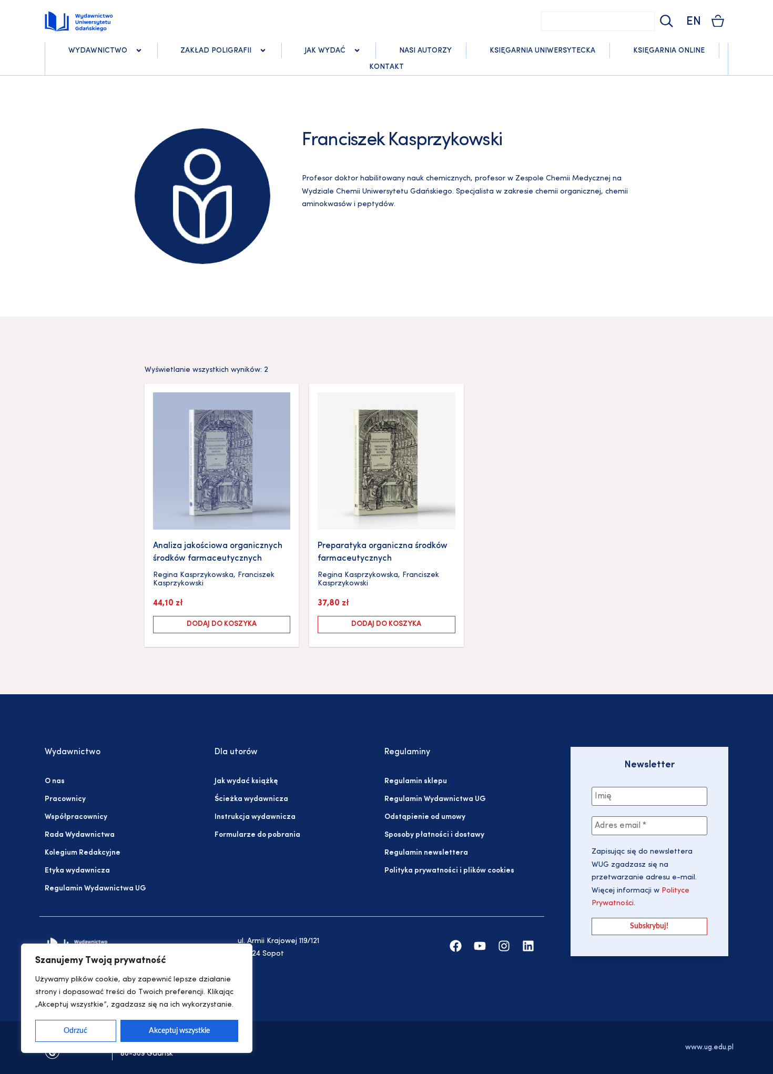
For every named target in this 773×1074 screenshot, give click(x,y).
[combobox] (598, 21)
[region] (136, 998)
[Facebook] (455, 946)
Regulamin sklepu (415, 781)
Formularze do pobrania (257, 835)
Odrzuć (75, 1031)
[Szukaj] (665, 21)
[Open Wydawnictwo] (139, 50)
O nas (55, 781)
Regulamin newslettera (426, 853)
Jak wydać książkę (246, 781)
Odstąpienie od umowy (424, 817)
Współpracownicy (76, 817)
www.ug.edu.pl (709, 1047)
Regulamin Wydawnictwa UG (95, 889)
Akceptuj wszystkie (179, 1031)
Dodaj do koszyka (222, 624)
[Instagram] (504, 946)
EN (693, 22)
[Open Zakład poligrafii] (263, 50)
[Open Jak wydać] (357, 50)
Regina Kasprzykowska (193, 575)
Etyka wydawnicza (77, 871)
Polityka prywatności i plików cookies (449, 871)
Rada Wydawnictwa (80, 835)
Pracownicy (65, 799)
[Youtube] (480, 946)
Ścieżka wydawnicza (251, 799)
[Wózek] (717, 21)
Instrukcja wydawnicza (255, 817)
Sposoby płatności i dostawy (434, 835)
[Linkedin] (528, 946)
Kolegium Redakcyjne (82, 853)
